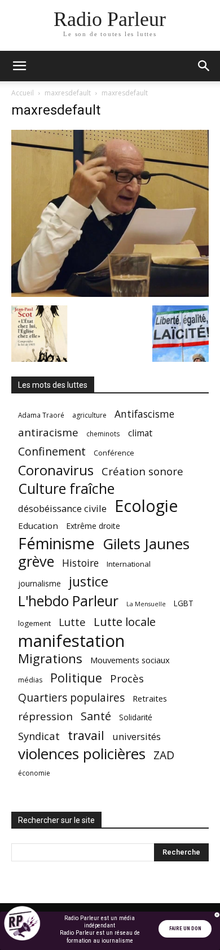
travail (86, 735)
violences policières (82, 754)
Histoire (80, 563)
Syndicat (39, 736)
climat (140, 433)
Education (38, 525)
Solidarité (135, 717)
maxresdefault (68, 93)
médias (30, 680)
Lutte (72, 622)
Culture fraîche (66, 488)
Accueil (22, 93)
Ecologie (146, 506)
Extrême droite (93, 525)
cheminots (103, 433)
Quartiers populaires (71, 697)
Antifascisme (144, 414)
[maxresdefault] (110, 294)
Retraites (150, 698)
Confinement (52, 451)
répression (45, 717)
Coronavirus (56, 470)
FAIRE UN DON (185, 928)
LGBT (183, 603)
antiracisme (48, 433)
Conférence (114, 453)
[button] (19, 66)
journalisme (39, 583)
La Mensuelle (146, 604)
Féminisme (56, 543)
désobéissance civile (62, 508)
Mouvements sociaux (130, 660)
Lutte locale (125, 622)
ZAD (163, 755)
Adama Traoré (41, 414)
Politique (76, 678)
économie (34, 773)
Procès (127, 678)
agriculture (89, 415)
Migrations (50, 658)
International (129, 564)
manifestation (71, 641)
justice (88, 582)
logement (34, 623)
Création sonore (142, 471)
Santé (96, 716)
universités (136, 736)
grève (36, 561)
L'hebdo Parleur (68, 601)
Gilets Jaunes (146, 544)
